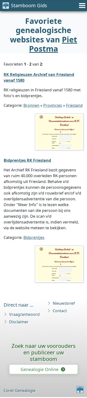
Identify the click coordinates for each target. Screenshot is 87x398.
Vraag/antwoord (24, 314)
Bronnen (31, 105)
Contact (60, 310)
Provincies (52, 105)
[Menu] (81, 5)
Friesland (74, 105)
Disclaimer (19, 321)
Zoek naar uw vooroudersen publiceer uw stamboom (44, 352)
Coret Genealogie (20, 390)
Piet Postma (53, 44)
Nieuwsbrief (64, 303)
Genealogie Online (40, 369)
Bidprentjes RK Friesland (27, 160)
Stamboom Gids (29, 5)
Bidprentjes (33, 237)
